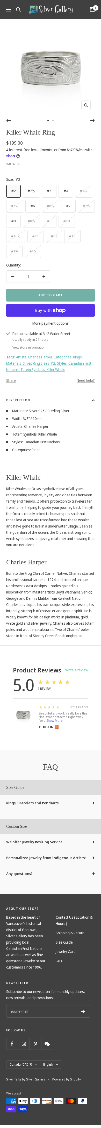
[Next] (92, 120)
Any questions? (19, 873)
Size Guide (64, 942)
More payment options (50, 323)
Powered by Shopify (66, 1079)
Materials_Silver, (19, 363)
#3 (49, 190)
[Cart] (92, 9)
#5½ (14, 205)
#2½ (31, 190)
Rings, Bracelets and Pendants (32, 802)
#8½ (31, 220)
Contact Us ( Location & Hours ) (74, 920)
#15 (33, 251)
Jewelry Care (66, 951)
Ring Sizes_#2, (44, 363)
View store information (29, 347)
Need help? (86, 380)
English (48, 1064)
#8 (13, 220)
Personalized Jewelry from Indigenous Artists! (46, 857)
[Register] (83, 1011)
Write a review (76, 670)
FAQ (59, 960)
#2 (13, 190)
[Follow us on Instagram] (24, 1044)
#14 (14, 251)
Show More (54, 720)
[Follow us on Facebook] (12, 1044)
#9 (49, 220)
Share (11, 380)
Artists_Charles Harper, (34, 357)
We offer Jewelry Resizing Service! (34, 841)
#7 (68, 205)
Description (18, 400)
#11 (35, 235)
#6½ (50, 205)
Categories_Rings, (68, 357)
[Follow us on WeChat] (47, 1044)
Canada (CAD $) (21, 1064)
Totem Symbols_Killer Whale (42, 369)
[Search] (18, 9)
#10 (66, 220)
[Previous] (8, 120)
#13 (72, 235)
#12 (54, 235)
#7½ (86, 205)
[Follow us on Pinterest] (35, 1044)
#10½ (15, 235)
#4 (66, 190)
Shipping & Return (70, 932)
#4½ (83, 190)
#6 (33, 205)
